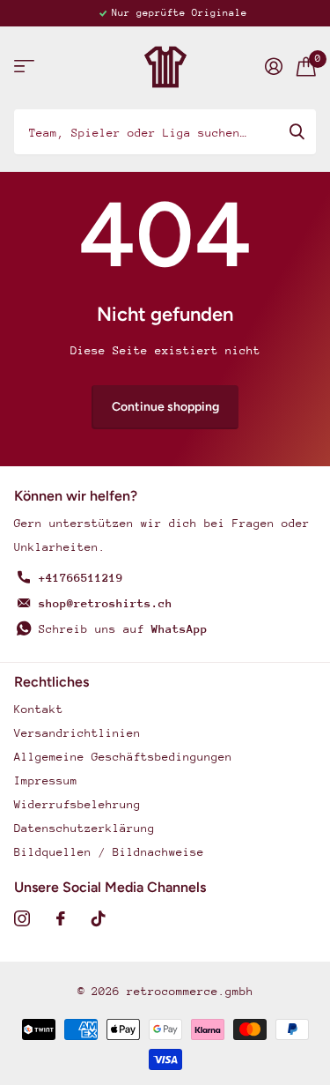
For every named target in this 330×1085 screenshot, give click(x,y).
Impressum (45, 780)
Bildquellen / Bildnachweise (109, 851)
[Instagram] (22, 918)
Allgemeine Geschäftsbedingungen (123, 756)
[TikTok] (99, 918)
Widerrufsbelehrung (77, 804)
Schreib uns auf (123, 628)
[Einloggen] (273, 66)
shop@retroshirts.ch (105, 603)
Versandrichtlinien (77, 732)
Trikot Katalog (24, 66)
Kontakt (38, 709)
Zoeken (296, 131)
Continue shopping (165, 406)
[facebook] (60, 918)
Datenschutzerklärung (84, 828)
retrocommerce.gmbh (190, 991)
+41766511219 (81, 577)
